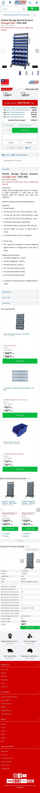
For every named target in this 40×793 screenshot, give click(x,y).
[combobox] (20, 160)
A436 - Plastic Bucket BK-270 (14, 117)
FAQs (2, 741)
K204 (22, 576)
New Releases (5, 680)
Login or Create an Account (9, 697)
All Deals (3, 673)
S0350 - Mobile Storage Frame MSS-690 (18, 108)
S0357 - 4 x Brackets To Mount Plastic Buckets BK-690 (22, 110)
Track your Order (6, 703)
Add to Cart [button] (25, 130)
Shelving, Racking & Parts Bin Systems (16, 15)
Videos (3, 683)
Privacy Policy (5, 765)
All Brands (4, 676)
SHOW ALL (20, 541)
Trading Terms (5, 768)
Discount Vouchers (6, 761)
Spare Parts (4, 686)
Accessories (6, 297)
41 (27, 546)
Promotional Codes (6, 758)
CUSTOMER (5, 692)
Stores (3, 727)
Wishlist (3, 707)
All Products (4, 669)
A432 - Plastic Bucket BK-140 (15, 112)
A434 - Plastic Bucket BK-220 (15, 115)
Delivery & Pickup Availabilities (16, 155)
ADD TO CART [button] (10, 529)
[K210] (20, 51)
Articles (3, 738)
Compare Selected (31, 549)
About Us (3, 724)
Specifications (7, 292)
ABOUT (3, 719)
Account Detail (5, 700)
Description (6, 169)
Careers (3, 731)
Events (3, 734)
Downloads (6, 303)
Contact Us (4, 755)
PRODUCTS (5, 665)
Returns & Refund (6, 714)
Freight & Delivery (6, 710)
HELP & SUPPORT (7, 747)
